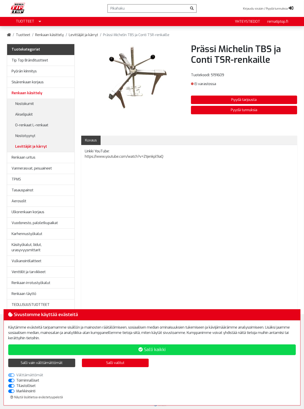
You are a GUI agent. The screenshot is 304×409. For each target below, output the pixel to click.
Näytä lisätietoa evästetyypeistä (38, 397)
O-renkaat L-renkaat (31, 125)
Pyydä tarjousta (244, 99)
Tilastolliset (26, 385)
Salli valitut (115, 362)
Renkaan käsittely (49, 35)
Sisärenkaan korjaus (28, 82)
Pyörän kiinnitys (24, 71)
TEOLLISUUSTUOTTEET (31, 304)
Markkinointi (25, 391)
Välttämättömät (29, 375)
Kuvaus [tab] (91, 140)
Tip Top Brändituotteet (30, 60)
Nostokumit (24, 103)
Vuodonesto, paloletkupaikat (35, 223)
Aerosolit (19, 201)
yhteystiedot (247, 21)
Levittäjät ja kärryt (83, 35)
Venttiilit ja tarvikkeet (29, 272)
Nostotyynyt (25, 135)
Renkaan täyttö (24, 293)
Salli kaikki (154, 350)
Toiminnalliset (27, 380)
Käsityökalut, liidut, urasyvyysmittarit (27, 247)
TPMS (16, 179)
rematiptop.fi (277, 21)
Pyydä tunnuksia (244, 110)
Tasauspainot (22, 190)
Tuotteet (25, 21)
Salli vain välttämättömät (42, 362)
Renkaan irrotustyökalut (31, 282)
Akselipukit (24, 114)
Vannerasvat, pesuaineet (32, 168)
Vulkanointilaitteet (26, 261)
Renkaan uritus (23, 157)
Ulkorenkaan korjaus (28, 212)
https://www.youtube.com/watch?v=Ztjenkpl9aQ (124, 156)
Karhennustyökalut (27, 233)
